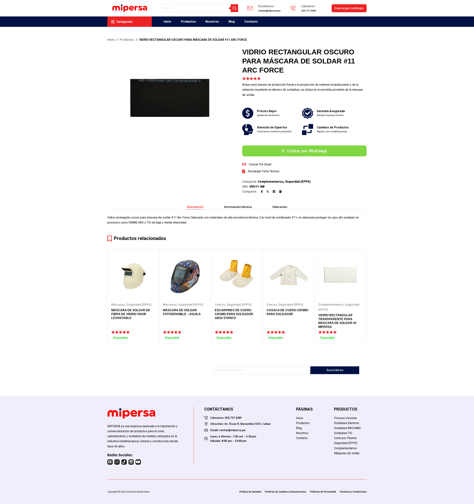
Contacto (251, 21)
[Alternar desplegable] (113, 22)
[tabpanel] (237, 220)
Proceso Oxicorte (345, 418)
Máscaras (118, 304)
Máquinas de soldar (347, 453)
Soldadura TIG (343, 433)
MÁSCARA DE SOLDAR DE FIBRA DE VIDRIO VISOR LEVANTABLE (130, 314)
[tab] (195, 207)
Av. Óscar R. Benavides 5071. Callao (247, 424)
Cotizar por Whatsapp (307, 151)
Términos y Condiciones (353, 491)
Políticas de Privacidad (323, 491)
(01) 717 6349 (232, 417)
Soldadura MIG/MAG (347, 428)
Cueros (220, 304)
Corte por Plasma (345, 438)
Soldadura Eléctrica (346, 423)
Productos (188, 21)
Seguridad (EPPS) (298, 181)
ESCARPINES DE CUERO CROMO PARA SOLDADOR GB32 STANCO (234, 314)
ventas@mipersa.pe (232, 430)
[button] (227, 52)
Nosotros (212, 21)
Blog (231, 21)
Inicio (167, 21)
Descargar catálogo (349, 8)
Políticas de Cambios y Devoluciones (285, 491)
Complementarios (270, 181)
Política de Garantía (250, 491)
